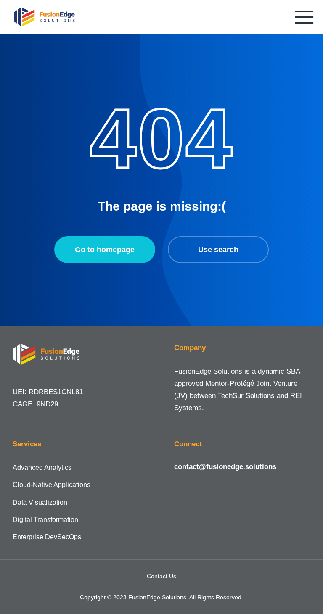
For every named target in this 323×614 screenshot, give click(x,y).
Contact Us (161, 576)
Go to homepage (105, 249)
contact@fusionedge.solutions (225, 467)
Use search (218, 249)
